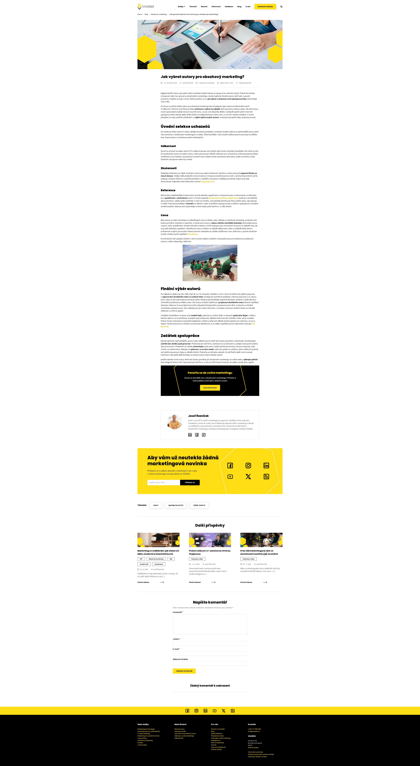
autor (155, 505)
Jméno (176, 639)
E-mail (176, 649)
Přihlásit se (190, 482)
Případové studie (217, 736)
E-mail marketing (143, 734)
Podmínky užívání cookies (257, 757)
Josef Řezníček (188, 83)
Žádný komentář (245, 83)
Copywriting (141, 738)
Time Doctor (192, 234)
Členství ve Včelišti (218, 729)
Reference (216, 6)
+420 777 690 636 (254, 729)
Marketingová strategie (146, 729)
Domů (139, 14)
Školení (204, 6)
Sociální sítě (144, 564)
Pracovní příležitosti (218, 747)
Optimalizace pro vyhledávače (148, 731)
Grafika (140, 743)
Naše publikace (216, 734)
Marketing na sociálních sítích (148, 736)
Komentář (178, 612)
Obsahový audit (180, 731)
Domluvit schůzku (265, 6)
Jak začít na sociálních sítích (185, 734)
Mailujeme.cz (215, 740)
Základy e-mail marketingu (184, 736)
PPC (141, 559)
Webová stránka (180, 659)
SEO (171, 559)
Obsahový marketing (159, 14)
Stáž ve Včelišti (216, 749)
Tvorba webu (142, 745)
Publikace (229, 6)
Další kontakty (253, 748)
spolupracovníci (175, 505)
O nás (248, 6)
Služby (180, 6)
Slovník (213, 745)
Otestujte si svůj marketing (220, 738)
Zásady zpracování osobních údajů (261, 754)
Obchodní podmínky (255, 752)
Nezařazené (159, 564)
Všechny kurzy (179, 729)
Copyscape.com (207, 181)
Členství (193, 6)
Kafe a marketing (217, 743)
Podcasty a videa (197, 559)
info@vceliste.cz (254, 731)
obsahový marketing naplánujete (223, 198)
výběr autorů (199, 505)
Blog (239, 6)
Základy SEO (178, 738)
